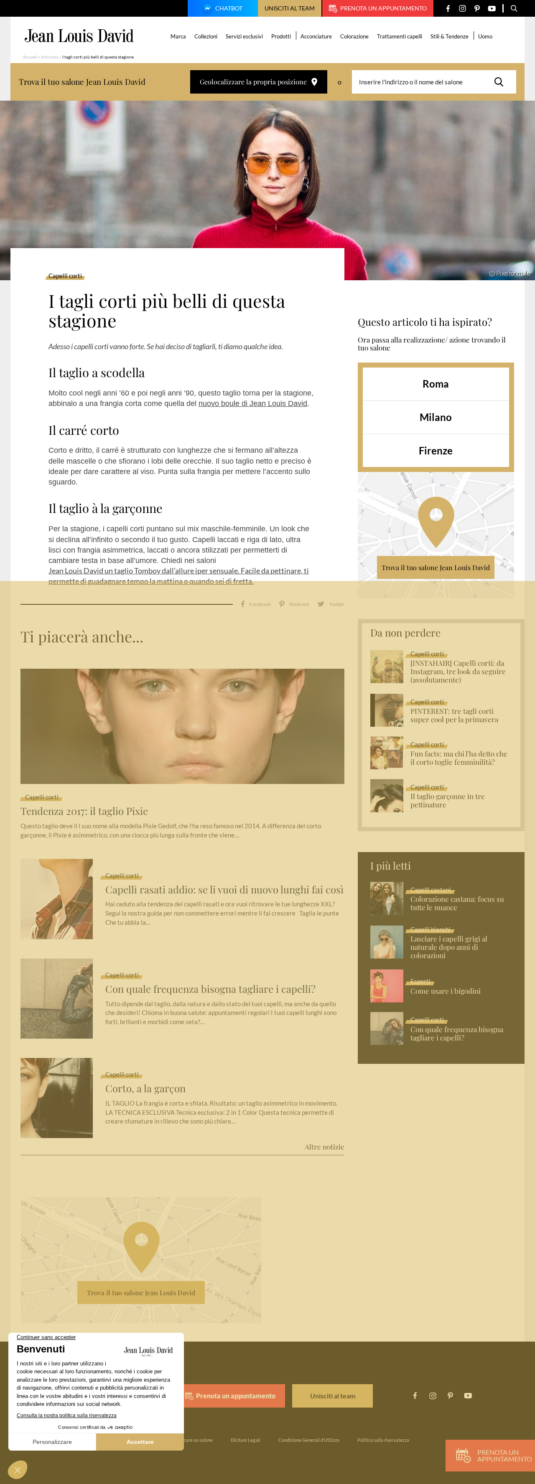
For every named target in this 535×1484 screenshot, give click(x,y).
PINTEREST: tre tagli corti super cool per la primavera (454, 715)
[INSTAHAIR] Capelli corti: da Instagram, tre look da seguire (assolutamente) (458, 671)
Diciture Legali (245, 1440)
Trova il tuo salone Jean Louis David (436, 567)
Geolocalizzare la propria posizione (253, 81)
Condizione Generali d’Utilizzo (308, 1440)
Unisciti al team (290, 8)
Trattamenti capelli (399, 36)
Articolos (50, 56)
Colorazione (354, 36)
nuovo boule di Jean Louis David (253, 403)
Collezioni (205, 36)
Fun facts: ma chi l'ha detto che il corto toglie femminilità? (458, 758)
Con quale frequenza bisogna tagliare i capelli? (210, 989)
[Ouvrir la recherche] (514, 8)
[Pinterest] (477, 8)
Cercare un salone (194, 1440)
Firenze (436, 450)
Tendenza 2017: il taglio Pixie (84, 811)
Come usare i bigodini (445, 991)
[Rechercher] (501, 82)
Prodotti (281, 36)
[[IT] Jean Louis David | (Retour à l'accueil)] (79, 35)
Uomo (485, 36)
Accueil (30, 56)
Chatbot (228, 8)
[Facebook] (448, 8)
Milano (436, 417)
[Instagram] (462, 8)
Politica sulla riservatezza (383, 1440)
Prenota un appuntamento (383, 8)
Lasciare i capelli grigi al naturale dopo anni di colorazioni (448, 947)
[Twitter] (330, 604)
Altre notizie (324, 1146)
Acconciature (316, 36)
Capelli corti (65, 276)
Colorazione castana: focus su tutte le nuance (457, 903)
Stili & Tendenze (450, 36)
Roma (436, 384)
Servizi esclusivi (244, 36)
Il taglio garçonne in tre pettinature (447, 800)
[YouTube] (491, 8)
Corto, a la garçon (145, 1088)
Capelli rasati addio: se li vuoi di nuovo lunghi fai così (224, 889)
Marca (178, 36)
